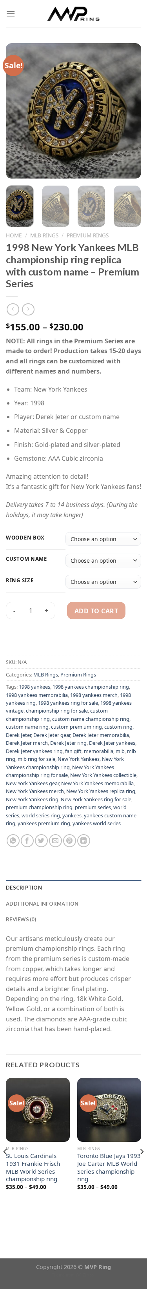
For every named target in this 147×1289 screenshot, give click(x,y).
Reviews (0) (21, 919)
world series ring (41, 815)
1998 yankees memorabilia (37, 694)
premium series (93, 807)
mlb (120, 751)
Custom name (26, 559)
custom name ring (27, 726)
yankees (72, 815)
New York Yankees (79, 758)
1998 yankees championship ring (91, 686)
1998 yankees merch (94, 694)
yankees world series (97, 823)
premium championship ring (39, 807)
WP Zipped (86, 1275)
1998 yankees (34, 686)
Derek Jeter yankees (112, 742)
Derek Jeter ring (68, 742)
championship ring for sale (57, 710)
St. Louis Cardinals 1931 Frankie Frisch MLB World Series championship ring (33, 1167)
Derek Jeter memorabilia (101, 734)
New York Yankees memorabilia (97, 783)
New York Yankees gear (32, 783)
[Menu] (10, 13)
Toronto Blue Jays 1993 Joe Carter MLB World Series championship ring (109, 1167)
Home (14, 235)
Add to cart (96, 611)
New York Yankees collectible (103, 775)
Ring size (19, 580)
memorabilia (98, 751)
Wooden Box (25, 538)
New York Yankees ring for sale (96, 799)
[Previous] (18, 110)
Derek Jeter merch (27, 742)
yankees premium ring (44, 823)
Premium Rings (88, 235)
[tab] (73, 887)
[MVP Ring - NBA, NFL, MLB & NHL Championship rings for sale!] (73, 13)
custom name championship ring (90, 718)
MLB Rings (44, 235)
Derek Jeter (18, 734)
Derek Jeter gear (51, 734)
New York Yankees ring (32, 799)
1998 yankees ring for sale (68, 702)
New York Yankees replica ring (100, 791)
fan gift (73, 751)
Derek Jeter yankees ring (34, 751)
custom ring (118, 726)
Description (24, 887)
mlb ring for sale (36, 758)
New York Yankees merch (35, 791)
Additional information (42, 904)
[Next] (129, 110)
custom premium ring (76, 726)
